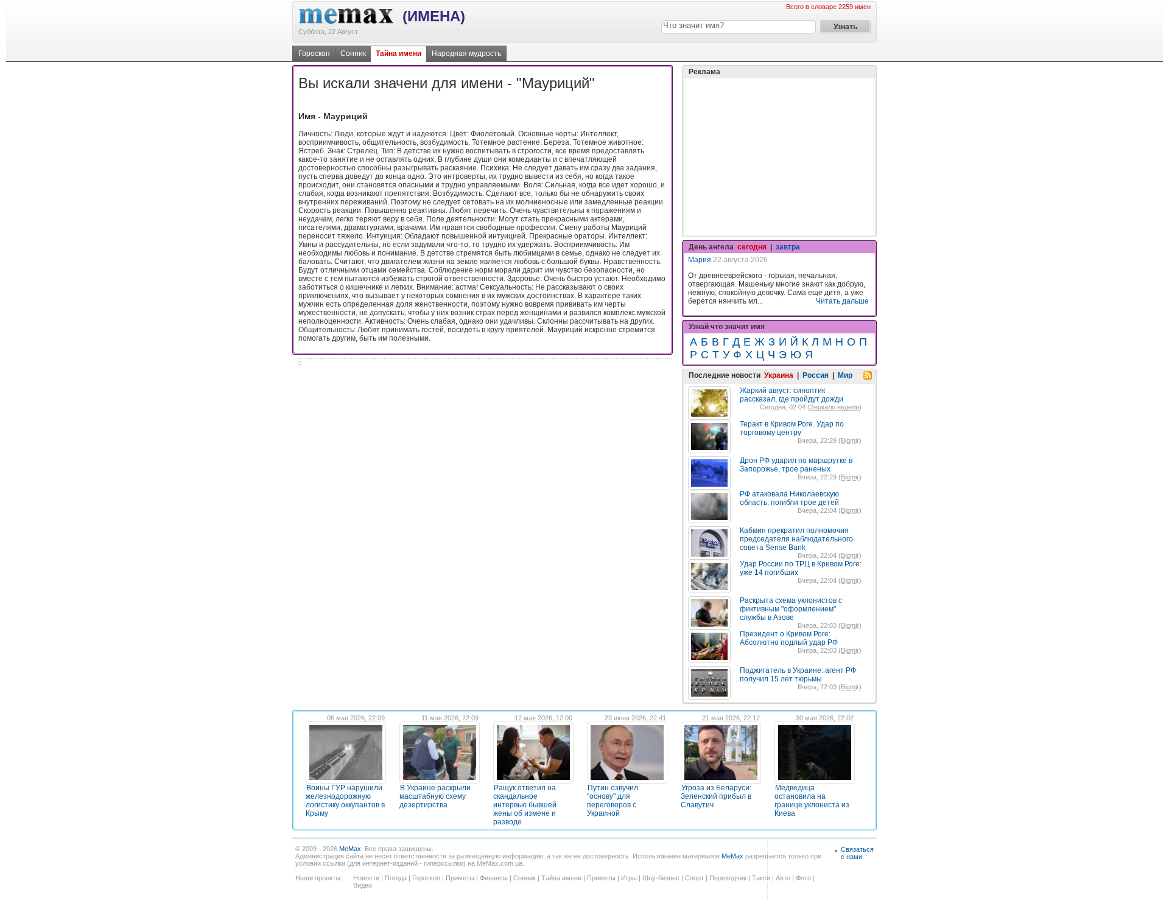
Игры (629, 878)
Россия (815, 375)
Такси (761, 878)
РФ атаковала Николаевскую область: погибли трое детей (789, 498)
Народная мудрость (466, 53)
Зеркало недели (834, 407)
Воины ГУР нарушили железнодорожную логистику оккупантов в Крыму (345, 801)
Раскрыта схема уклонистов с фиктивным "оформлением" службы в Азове (791, 609)
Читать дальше (842, 301)
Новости (366, 878)
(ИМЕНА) (433, 16)
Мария (699, 260)
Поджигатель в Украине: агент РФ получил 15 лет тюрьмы (798, 674)
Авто (783, 878)
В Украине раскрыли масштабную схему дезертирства (435, 796)
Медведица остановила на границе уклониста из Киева (811, 801)
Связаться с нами (857, 853)
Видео (362, 885)
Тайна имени (398, 53)
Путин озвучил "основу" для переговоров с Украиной (612, 801)
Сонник (353, 53)
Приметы (460, 878)
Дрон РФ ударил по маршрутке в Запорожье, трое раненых (796, 464)
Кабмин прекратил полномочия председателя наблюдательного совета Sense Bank (796, 539)
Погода (396, 878)
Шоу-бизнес (660, 878)
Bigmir (850, 440)
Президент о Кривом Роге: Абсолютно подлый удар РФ (789, 638)
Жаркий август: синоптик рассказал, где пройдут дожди (791, 394)
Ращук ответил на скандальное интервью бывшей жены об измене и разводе (524, 805)
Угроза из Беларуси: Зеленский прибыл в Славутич (716, 796)
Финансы (494, 878)
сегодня (752, 247)
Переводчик (727, 878)
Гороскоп (314, 53)
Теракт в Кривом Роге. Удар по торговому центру (792, 428)
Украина (778, 375)
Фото (803, 878)
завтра (788, 247)
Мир (845, 375)
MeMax (350, 848)
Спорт (694, 878)
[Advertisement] (779, 157)
